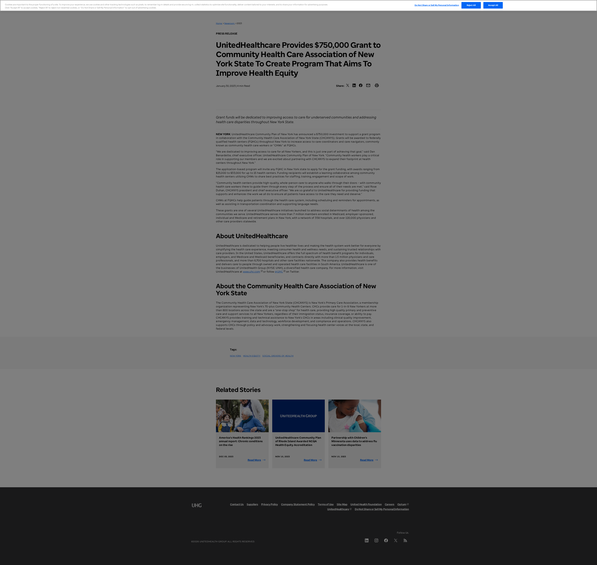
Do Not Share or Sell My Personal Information (437, 5)
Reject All (471, 5)
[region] (298, 5)
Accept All (493, 5)
